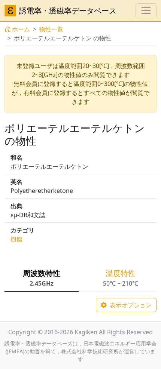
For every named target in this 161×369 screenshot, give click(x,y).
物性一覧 (51, 29)
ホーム (21, 29)
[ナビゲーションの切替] (146, 10)
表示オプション (130, 305)
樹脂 (16, 239)
